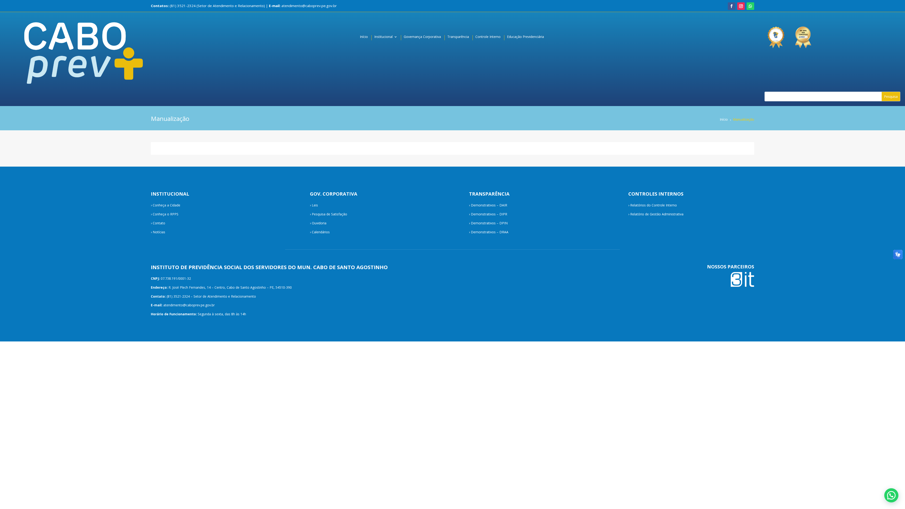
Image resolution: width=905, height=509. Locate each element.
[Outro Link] (804, 35)
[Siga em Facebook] (731, 6)
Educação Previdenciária (525, 37)
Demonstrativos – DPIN (489, 223)
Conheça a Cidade (166, 205)
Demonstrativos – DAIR (489, 205)
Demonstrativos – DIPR (489, 214)
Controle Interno (488, 37)
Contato (159, 223)
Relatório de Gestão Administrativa (656, 214)
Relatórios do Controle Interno (653, 205)
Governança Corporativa (422, 37)
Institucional (383, 37)
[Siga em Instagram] (741, 6)
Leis (315, 205)
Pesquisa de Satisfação (329, 214)
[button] (891, 495)
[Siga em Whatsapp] (750, 6)
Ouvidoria (319, 223)
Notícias (159, 232)
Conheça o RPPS (165, 214)
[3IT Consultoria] (775, 35)
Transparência (458, 37)
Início (364, 37)
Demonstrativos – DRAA (489, 232)
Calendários (321, 232)
